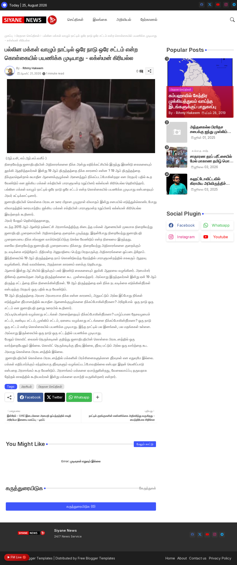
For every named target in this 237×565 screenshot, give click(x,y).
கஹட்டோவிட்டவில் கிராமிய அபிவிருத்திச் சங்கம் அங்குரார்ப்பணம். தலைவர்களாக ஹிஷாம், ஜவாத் (209, 181)
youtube (220, 237)
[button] (232, 19)
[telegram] (234, 5)
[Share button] (97, 397)
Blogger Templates (38, 558)
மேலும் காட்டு (145, 444)
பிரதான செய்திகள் (28, 35)
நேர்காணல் (148, 19)
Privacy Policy (220, 558)
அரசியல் (26, 386)
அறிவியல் (123, 19)
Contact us (197, 558)
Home (170, 558)
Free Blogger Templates (96, 558)
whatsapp (221, 225)
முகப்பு (9, 35)
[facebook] (202, 5)
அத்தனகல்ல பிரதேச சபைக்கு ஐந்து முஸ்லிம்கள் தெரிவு (211, 129)
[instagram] (226, 5)
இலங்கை (100, 19)
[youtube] (218, 5)
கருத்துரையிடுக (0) (81, 506)
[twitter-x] (210, 5)
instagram (186, 237)
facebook (186, 225)
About (182, 558)
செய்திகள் (75, 19)
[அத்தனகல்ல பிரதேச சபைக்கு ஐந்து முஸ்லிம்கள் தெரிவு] (176, 132)
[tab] (75, 19)
